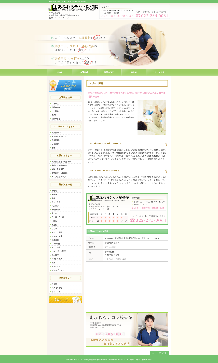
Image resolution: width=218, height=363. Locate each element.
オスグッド (56, 266)
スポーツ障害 (57, 232)
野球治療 (55, 240)
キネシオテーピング (59, 136)
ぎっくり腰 (56, 202)
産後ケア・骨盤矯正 (59, 165)
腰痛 (53, 198)
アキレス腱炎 (57, 259)
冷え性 (54, 225)
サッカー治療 (57, 236)
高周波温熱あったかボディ (62, 162)
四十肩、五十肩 (58, 217)
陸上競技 (55, 255)
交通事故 (55, 104)
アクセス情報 (57, 288)
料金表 (54, 284)
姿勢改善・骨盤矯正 (59, 173)
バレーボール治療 (59, 251)
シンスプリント (58, 270)
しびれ (54, 221)
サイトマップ (57, 292)
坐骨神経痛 (56, 210)
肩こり (54, 213)
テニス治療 (56, 247)
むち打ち (55, 111)
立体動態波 (56, 140)
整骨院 (54, 194)
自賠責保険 (56, 107)
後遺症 (54, 115)
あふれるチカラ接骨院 (85, 360)
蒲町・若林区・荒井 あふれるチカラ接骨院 (72, 2)
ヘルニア (55, 206)
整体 (53, 148)
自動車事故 (56, 119)
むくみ (54, 228)
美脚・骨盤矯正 (58, 169)
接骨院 (54, 191)
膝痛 (53, 263)
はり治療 (55, 144)
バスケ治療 (56, 244)
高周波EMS (56, 133)
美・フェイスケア (59, 177)
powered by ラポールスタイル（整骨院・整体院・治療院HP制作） (130, 360)
